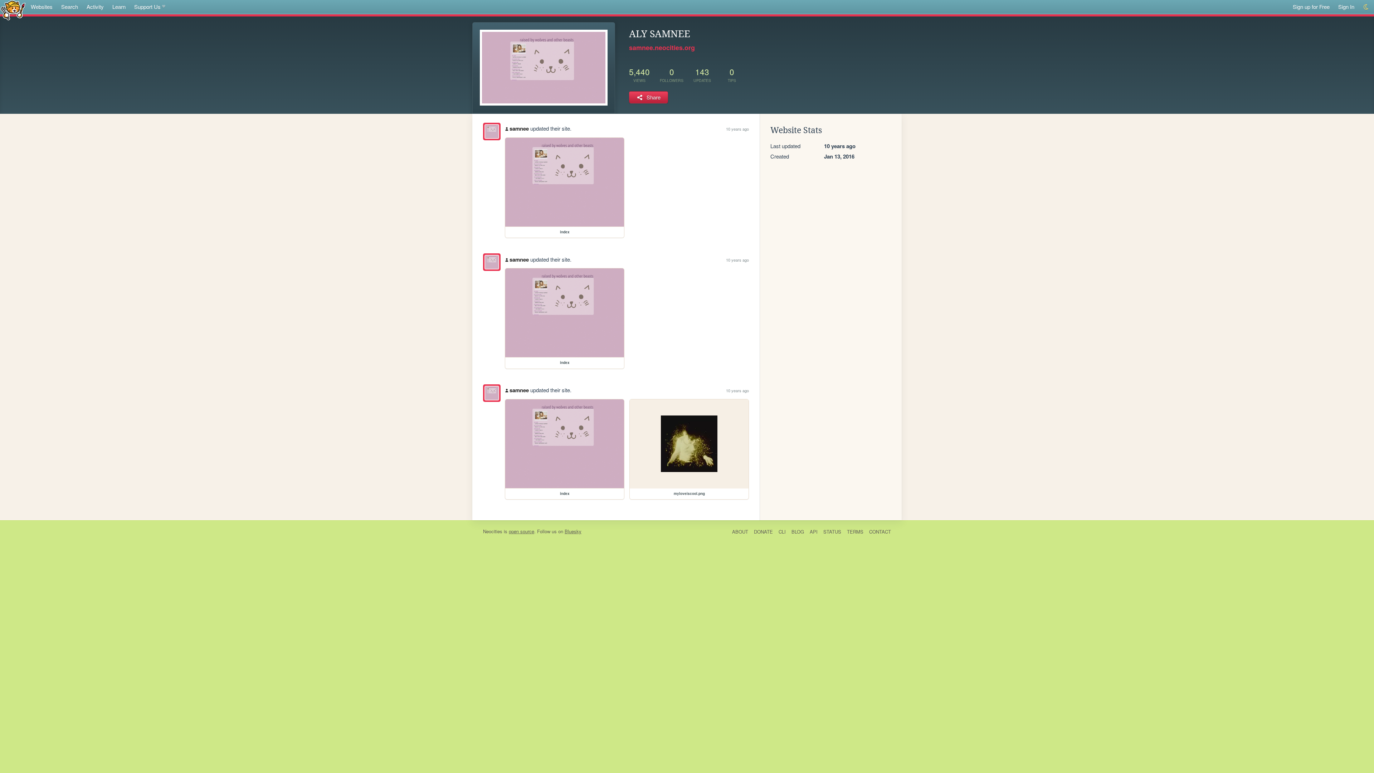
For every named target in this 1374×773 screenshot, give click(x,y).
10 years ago (737, 129)
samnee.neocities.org (662, 47)
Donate (763, 531)
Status (832, 531)
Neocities (492, 531)
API (814, 531)
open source (521, 531)
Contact (880, 531)
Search (69, 6)
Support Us (147, 6)
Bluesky (573, 531)
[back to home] (13, 10)
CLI (782, 531)
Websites (42, 6)
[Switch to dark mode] (1366, 7)
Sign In (1346, 6)
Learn (119, 6)
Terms (855, 531)
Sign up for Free (1311, 6)
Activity (95, 6)
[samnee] (491, 131)
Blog (797, 531)
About (740, 531)
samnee (519, 128)
